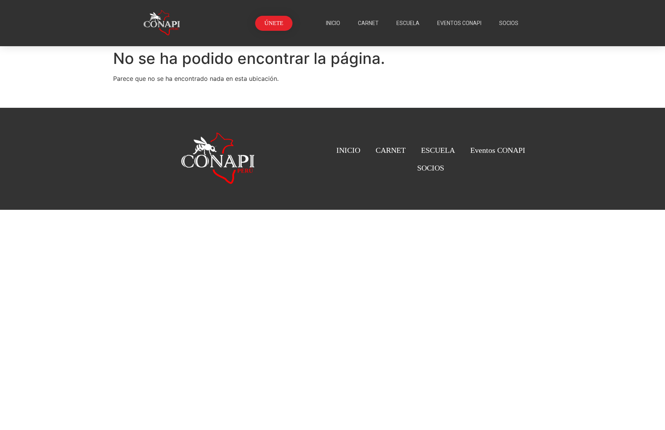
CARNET (368, 23)
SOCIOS (508, 23)
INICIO (333, 23)
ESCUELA (407, 23)
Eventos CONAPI (459, 23)
